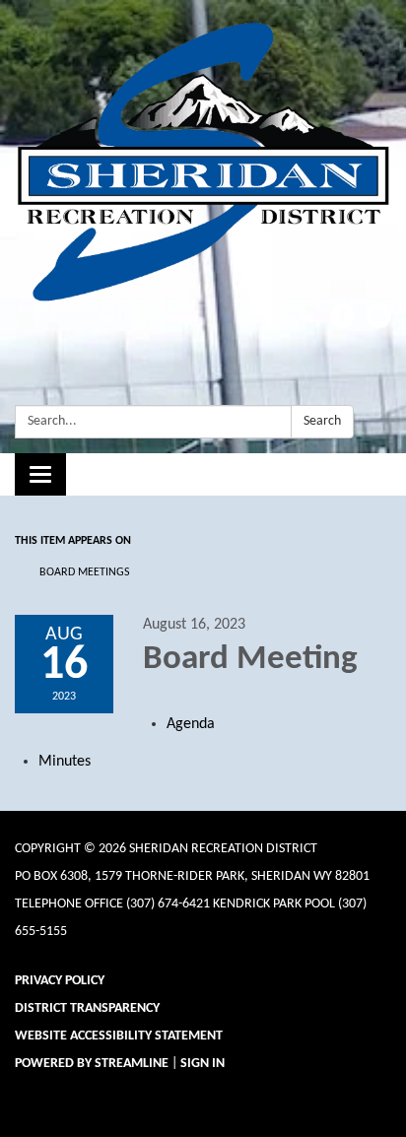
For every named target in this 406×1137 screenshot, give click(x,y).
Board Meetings (84, 572)
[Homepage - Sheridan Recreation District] (203, 161)
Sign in (202, 1063)
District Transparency (87, 1008)
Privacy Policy (59, 980)
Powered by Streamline (92, 1063)
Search (322, 421)
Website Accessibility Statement (119, 1036)
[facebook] (342, 324)
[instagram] (379, 324)
